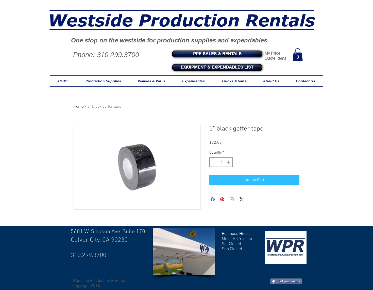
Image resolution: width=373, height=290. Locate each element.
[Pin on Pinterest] (222, 199)
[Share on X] (242, 199)
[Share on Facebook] (213, 199)
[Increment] (229, 162)
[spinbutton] (221, 162)
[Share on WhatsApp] (232, 199)
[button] (297, 54)
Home (79, 106)
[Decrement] (213, 162)
